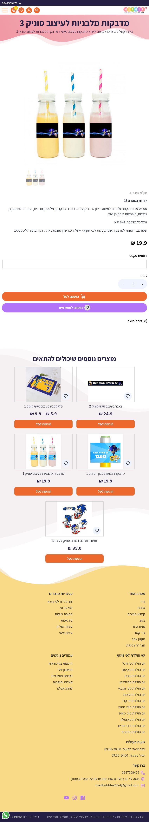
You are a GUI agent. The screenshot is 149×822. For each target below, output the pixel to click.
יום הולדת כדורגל (133, 663)
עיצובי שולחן (65, 626)
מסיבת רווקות (64, 614)
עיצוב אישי (97, 31)
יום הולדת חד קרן (133, 701)
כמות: (143, 275)
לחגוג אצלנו (65, 688)
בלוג (142, 620)
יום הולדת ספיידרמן (132, 682)
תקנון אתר (138, 639)
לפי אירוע (66, 608)
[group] (74, 114)
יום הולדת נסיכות (134, 694)
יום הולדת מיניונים (133, 732)
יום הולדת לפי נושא (60, 601)
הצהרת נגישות (135, 645)
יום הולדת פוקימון (133, 669)
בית (130, 31)
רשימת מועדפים (62, 676)
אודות (141, 608)
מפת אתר (138, 626)
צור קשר (139, 633)
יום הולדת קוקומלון (133, 719)
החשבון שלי (65, 669)
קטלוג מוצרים (116, 31)
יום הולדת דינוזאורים (131, 725)
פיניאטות (67, 620)
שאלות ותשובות (63, 682)
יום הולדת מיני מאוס (132, 713)
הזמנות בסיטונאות (61, 663)
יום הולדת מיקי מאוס (131, 707)
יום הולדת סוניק (135, 676)
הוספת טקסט (138, 255)
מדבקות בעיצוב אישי (74, 31)
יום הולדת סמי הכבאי (131, 688)
